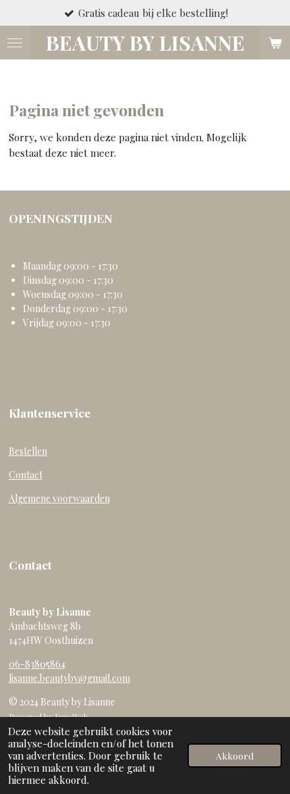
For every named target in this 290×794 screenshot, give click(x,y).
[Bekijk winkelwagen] (275, 42)
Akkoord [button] (235, 755)
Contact (25, 474)
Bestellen (28, 451)
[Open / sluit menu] (15, 42)
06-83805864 (37, 663)
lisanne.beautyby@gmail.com (69, 678)
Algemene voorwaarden (59, 498)
